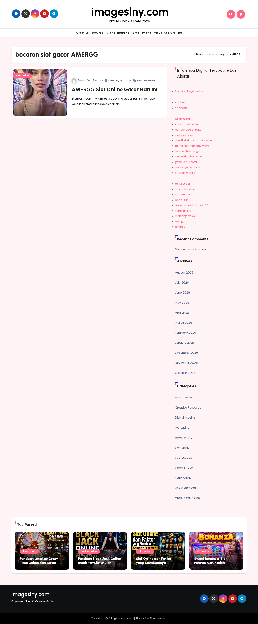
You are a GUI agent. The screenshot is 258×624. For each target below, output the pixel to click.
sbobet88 (182, 108)
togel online (183, 211)
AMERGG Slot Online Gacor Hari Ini (115, 89)
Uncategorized (185, 488)
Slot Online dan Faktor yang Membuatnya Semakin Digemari (153, 563)
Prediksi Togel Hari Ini (189, 91)
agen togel (182, 119)
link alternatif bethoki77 (191, 205)
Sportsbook (183, 458)
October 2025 (185, 373)
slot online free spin (188, 156)
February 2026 (185, 333)
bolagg (180, 221)
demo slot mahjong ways (192, 146)
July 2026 (182, 282)
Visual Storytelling (168, 32)
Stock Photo (142, 32)
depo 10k (181, 200)
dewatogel (182, 184)
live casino (182, 427)
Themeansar (158, 618)
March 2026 (183, 323)
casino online (184, 397)
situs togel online (187, 124)
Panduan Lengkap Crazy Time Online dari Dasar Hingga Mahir (39, 563)
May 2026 (182, 303)
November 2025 (186, 363)
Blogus (140, 618)
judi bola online (185, 189)
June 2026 (182, 293)
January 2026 (185, 343)
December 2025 (186, 353)
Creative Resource (90, 32)
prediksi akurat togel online (193, 140)
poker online (183, 438)
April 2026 (182, 313)
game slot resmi (186, 162)
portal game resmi (187, 167)
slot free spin (184, 135)
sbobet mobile (185, 173)
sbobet (180, 102)
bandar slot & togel (188, 130)
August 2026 (184, 272)
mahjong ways (185, 216)
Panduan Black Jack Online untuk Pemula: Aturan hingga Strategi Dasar (99, 563)
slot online (22, 75)
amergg (180, 227)
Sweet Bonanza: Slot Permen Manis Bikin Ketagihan (210, 563)
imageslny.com (129, 11)
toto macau (183, 194)
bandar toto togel (187, 151)
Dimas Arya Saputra (90, 80)
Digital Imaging (118, 32)
